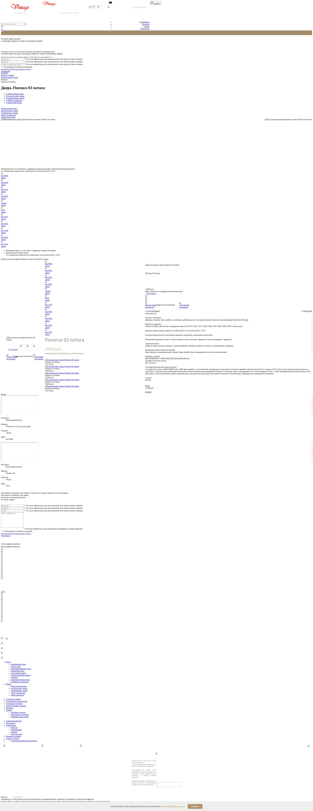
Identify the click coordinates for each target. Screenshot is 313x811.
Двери (8, 684)
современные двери (19, 691)
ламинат (14, 677)
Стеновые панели (13, 699)
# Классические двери (15, 96)
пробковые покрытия (19, 682)
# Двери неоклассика (14, 94)
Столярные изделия (14, 704)
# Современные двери (15, 98)
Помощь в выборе (13, 736)
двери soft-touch (17, 695)
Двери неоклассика (9, 108)
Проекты (146, 24)
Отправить (5, 71)
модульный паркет (18, 673)
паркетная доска (17, 671)
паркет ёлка (16, 666)
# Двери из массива (14, 100)
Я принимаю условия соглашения (16, 68)
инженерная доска (18, 664)
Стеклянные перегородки (16, 701)
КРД (21, 797)
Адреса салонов (118, 7)
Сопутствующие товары (16, 706)
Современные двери (9, 113)
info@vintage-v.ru (139, 7)
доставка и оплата (18, 712)
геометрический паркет (20, 675)
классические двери (19, 688)
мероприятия (16, 730)
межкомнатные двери (20, 717)
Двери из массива (8, 115)
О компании (144, 22)
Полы (8, 662)
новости (14, 728)
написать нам (16, 734)
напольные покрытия (20, 715)
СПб (16, 797)
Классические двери (9, 111)
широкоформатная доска (21, 669)
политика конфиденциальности (24, 741)
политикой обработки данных (173, 806)
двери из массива (18, 693)
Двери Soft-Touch (8, 117)
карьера (14, 732)
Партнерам (145, 29)
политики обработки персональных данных (16, 69)
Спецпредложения (13, 721)
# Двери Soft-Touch (14, 103)
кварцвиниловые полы (20, 680)
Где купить (13, 349)
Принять (195, 806)
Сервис (146, 26)
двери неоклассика (19, 686)
